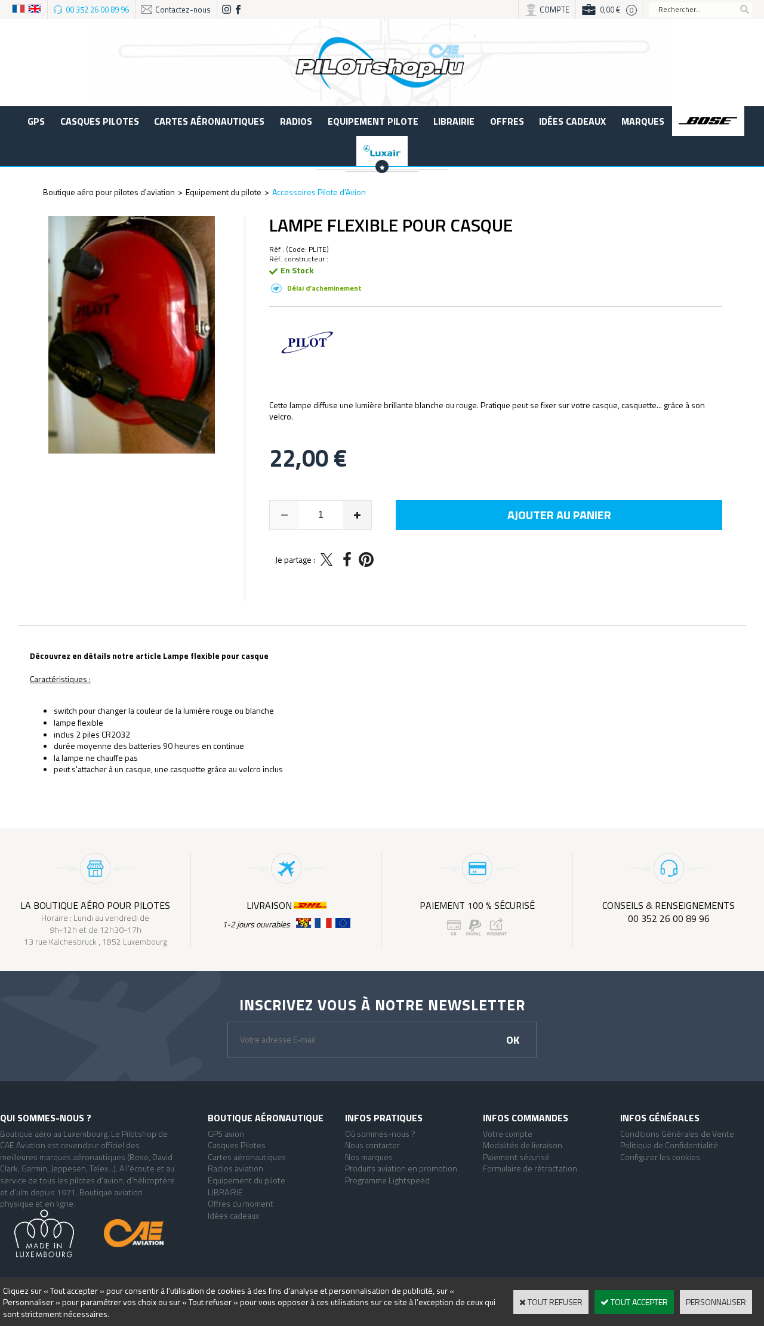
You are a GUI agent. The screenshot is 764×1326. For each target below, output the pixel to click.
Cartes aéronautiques (209, 121)
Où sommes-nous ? (380, 1133)
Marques (642, 121)
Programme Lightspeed (387, 1180)
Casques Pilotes (99, 121)
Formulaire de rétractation (530, 1168)
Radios (296, 121)
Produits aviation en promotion (401, 1168)
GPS (36, 121)
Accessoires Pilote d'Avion (319, 192)
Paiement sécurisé (516, 1157)
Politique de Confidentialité (669, 1145)
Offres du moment (240, 1203)
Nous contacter (372, 1145)
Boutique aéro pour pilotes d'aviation (109, 192)
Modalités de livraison (522, 1145)
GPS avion (226, 1133)
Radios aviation (235, 1168)
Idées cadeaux (572, 121)
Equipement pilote (373, 121)
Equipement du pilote (223, 192)
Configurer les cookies (660, 1157)
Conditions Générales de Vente (677, 1133)
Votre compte (507, 1133)
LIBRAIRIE (454, 121)
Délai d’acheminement (324, 288)
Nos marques (369, 1157)
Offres (507, 121)
